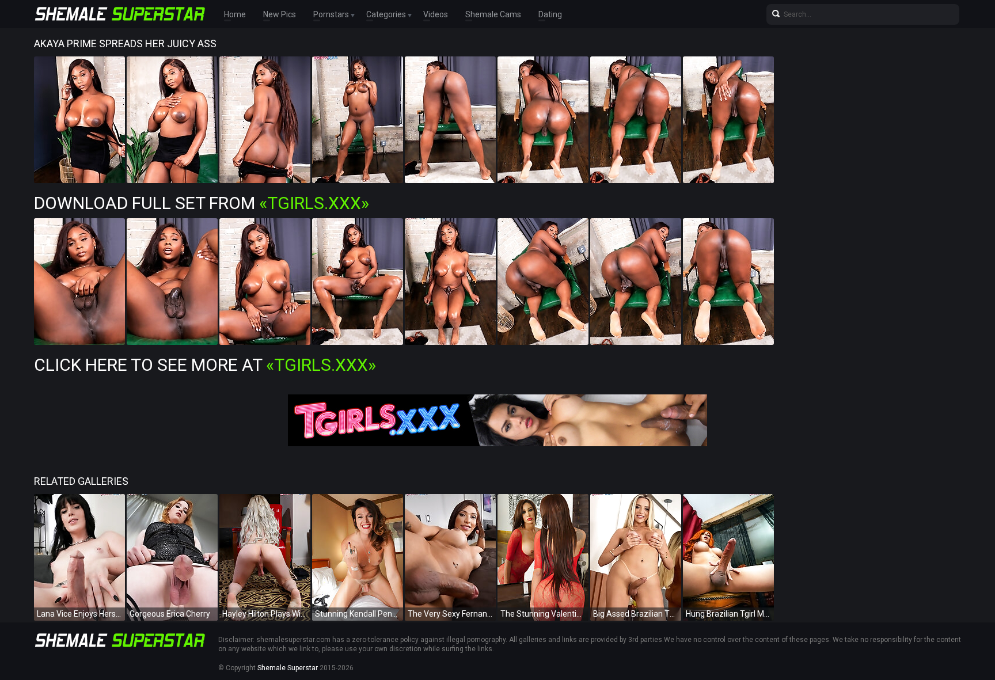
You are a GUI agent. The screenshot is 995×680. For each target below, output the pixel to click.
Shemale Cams (493, 14)
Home (235, 14)
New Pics (279, 14)
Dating (550, 14)
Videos (435, 14)
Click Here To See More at (205, 365)
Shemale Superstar (287, 668)
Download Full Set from (201, 203)
